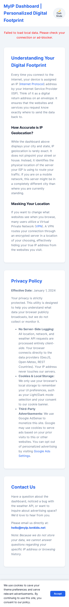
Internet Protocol (32, 84)
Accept (58, 593)
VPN (39, 226)
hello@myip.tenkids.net (28, 527)
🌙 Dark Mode (59, 13)
